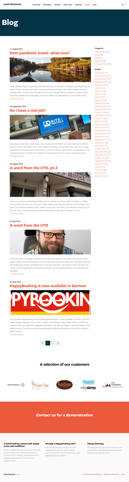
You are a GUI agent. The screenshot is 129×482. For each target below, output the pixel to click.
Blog (87, 5)
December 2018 (101, 106)
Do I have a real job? (28, 110)
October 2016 (100, 158)
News (97, 55)
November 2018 (101, 109)
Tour (95, 5)
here (13, 461)
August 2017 (100, 142)
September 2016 (101, 161)
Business (98, 61)
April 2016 (99, 173)
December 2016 (101, 151)
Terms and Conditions (111, 474)
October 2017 (100, 136)
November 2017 (101, 133)
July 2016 (99, 167)
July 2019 (99, 88)
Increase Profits (101, 64)
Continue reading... (17, 98)
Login (123, 474)
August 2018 (100, 118)
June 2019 (99, 91)
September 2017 (101, 139)
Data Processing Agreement (92, 474)
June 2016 (99, 170)
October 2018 (100, 112)
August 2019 (100, 85)
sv (123, 5)
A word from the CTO (29, 225)
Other (97, 58)
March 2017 (100, 145)
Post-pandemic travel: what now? (40, 53)
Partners (47, 5)
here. (108, 453)
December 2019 (101, 76)
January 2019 (100, 103)
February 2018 (101, 124)
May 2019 (99, 94)
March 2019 (100, 100)
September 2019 (101, 82)
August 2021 (100, 73)
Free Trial (68, 5)
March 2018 (100, 121)
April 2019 (99, 97)
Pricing (57, 5)
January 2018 (100, 127)
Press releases (101, 52)
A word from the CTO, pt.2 (34, 168)
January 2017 (100, 148)
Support (78, 5)
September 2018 (101, 115)
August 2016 (100, 164)
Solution (36, 5)
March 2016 (100, 176)
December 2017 (101, 130)
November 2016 (101, 154)
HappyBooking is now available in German (48, 286)
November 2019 (101, 79)
